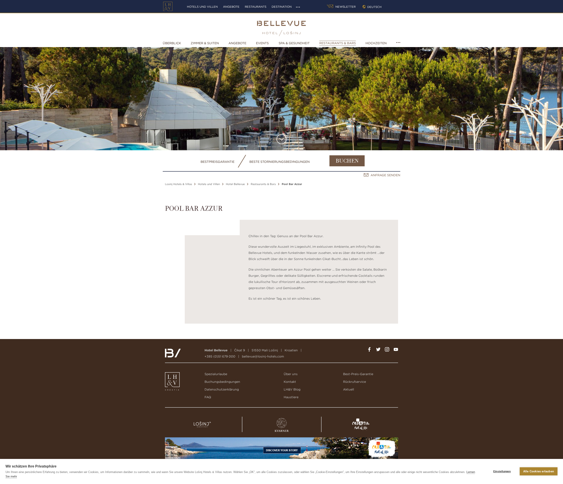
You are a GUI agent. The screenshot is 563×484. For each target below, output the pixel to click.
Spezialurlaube (216, 374)
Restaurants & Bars (337, 43)
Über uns (291, 374)
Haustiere (291, 397)
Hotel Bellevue (235, 184)
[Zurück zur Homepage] (167, 6)
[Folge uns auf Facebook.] (369, 350)
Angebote (231, 6)
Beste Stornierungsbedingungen (279, 161)
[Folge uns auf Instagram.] (387, 350)
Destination (282, 6)
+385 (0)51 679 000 (220, 356)
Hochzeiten (376, 43)
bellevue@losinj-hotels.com (263, 356)
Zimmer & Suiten (205, 43)
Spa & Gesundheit (294, 43)
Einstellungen (502, 471)
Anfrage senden (385, 175)
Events (262, 43)
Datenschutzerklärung (222, 389)
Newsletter (345, 6)
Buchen (347, 161)
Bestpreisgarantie (217, 161)
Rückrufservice (354, 381)
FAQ (208, 397)
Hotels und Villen (202, 6)
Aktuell (348, 389)
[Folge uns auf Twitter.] (378, 350)
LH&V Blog (292, 389)
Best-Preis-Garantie (358, 374)
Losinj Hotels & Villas (178, 184)
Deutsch (374, 7)
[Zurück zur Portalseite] (172, 382)
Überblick (172, 43)
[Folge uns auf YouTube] (396, 350)
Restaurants (255, 6)
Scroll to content (282, 139)
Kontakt (290, 381)
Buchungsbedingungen (222, 381)
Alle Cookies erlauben (538, 471)
